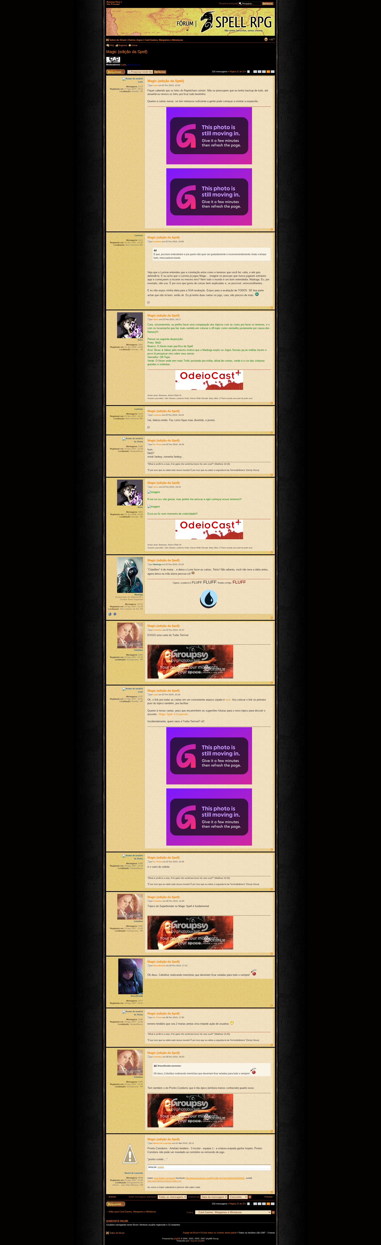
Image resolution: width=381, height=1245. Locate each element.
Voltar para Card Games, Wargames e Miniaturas (132, 1211)
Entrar (135, 45)
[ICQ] (115, 614)
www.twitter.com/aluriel (164, 1178)
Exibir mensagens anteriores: (143, 1197)
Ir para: (190, 1212)
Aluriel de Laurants (162, 1143)
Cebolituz (157, 630)
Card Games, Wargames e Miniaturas (164, 40)
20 (264, 72)
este (227, 699)
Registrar (122, 45)
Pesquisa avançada (228, 3)
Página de (237, 71)
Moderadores (133, 64)
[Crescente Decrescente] (240, 1197)
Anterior (112, 1197)
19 (259, 72)
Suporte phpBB (197, 1241)
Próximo (268, 1197)
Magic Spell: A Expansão (173, 714)
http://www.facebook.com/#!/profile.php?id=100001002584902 (215, 1178)
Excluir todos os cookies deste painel (218, 1232)
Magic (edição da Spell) (126, 51)
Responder (111, 70)
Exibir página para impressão (266, 39)
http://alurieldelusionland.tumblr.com (164, 1181)
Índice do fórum (118, 40)
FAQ (112, 45)
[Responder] (115, 1203)
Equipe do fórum (191, 1232)
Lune (123, 64)
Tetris (156, 319)
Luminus (157, 241)
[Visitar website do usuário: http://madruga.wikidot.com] (110, 614)
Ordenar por (194, 1197)
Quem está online (117, 1221)
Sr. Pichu (157, 444)
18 (255, 72)
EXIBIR (161, 1167)
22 (272, 72)
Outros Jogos (135, 40)
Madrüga (157, 564)
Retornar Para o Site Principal (114, 3)
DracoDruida (159, 965)
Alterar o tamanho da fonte (272, 39)
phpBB (177, 1238)
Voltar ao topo (272, 229)
